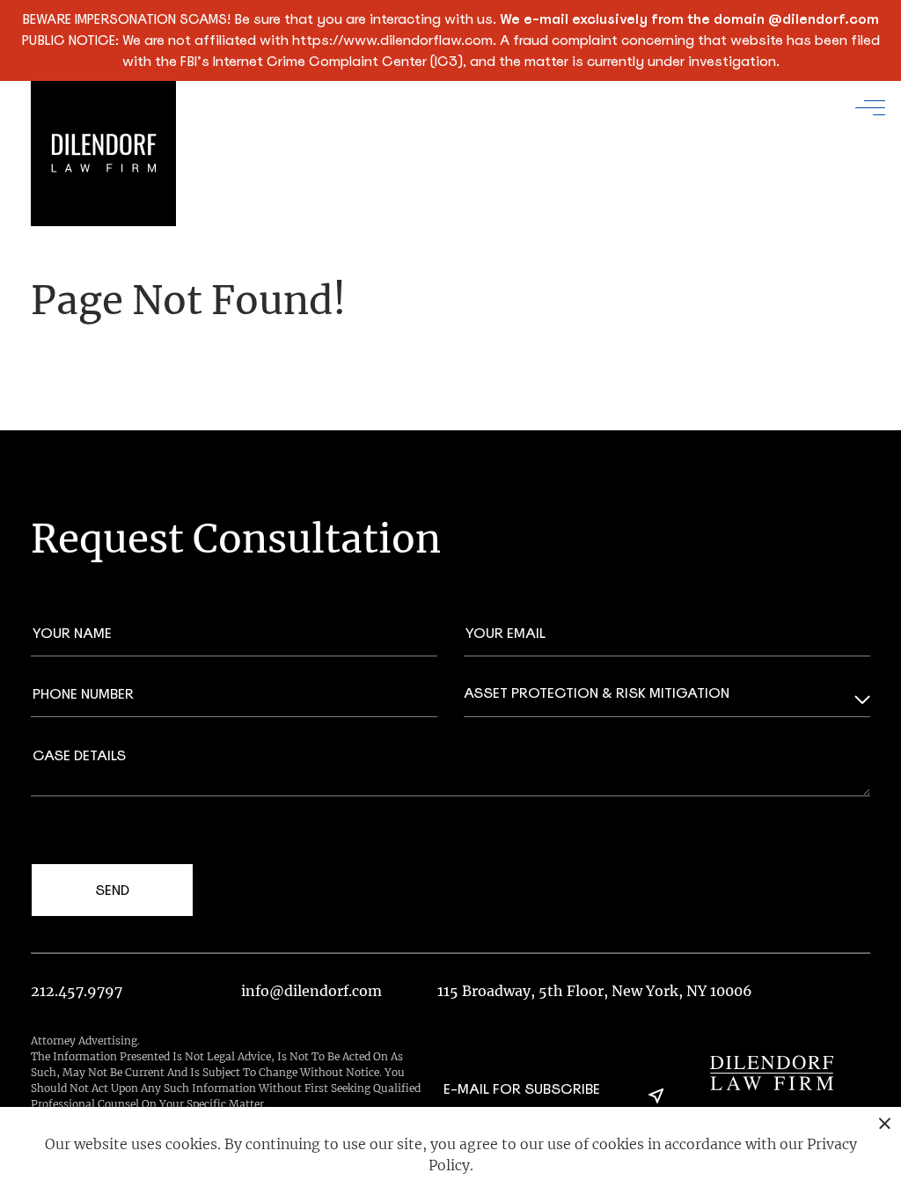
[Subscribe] (656, 1095)
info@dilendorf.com (311, 991)
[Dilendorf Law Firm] (772, 1072)
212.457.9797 (76, 991)
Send (112, 890)
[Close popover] (884, 1123)
